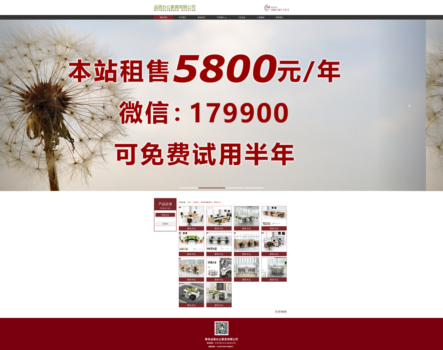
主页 (189, 202)
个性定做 (241, 17)
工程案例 (260, 17)
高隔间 (165, 223)
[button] (33, 105)
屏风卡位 (165, 215)
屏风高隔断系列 (206, 202)
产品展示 (220, 17)
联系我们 (279, 17)
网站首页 (163, 17)
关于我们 (182, 17)
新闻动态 (201, 17)
